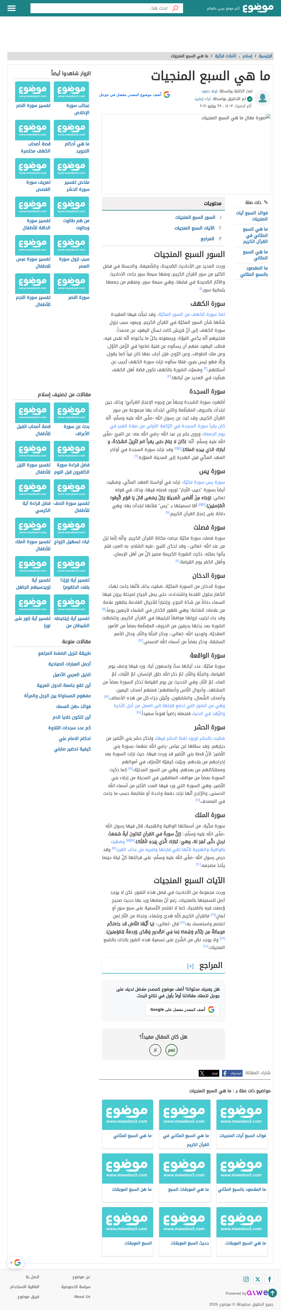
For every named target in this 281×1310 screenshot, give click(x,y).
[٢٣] (222, 938)
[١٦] (198, 800)
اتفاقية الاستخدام (24, 1287)
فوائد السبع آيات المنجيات (252, 216)
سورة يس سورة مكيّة (204, 482)
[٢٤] (205, 946)
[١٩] (114, 848)
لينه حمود (209, 91)
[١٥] (130, 768)
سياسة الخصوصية (75, 1287)
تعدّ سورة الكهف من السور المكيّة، (191, 314)
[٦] (136, 456)
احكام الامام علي (75, 739)
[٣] (169, 376)
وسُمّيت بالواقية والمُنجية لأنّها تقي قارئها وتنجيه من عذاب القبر (168, 845)
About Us (82, 1296)
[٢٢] (182, 923)
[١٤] (139, 712)
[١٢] (141, 640)
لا (155, 1050)
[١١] (103, 609)
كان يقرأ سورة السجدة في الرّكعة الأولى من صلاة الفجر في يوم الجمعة (167, 430)
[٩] (167, 512)
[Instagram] (246, 1279)
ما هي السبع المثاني (255, 255)
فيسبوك (236, 1073)
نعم (171, 1050)
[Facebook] (269, 1279)
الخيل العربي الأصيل (72, 675)
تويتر (215, 1073)
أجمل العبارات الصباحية (69, 664)
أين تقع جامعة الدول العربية (64, 686)
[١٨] (128, 840)
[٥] (176, 448)
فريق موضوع (28, 1296)
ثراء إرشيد (202, 99)
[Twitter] (257, 1279)
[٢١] (213, 915)
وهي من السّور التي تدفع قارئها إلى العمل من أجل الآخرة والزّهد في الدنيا (169, 709)
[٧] (203, 504)
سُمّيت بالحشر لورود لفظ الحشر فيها (190, 738)
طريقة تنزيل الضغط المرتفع (64, 653)
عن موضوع (81, 1277)
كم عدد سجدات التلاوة (69, 728)
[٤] (179, 448)
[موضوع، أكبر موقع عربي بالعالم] (258, 8)
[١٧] (132, 840)
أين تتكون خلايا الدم (72, 717)
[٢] (205, 368)
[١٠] (177, 561)
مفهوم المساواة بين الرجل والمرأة (57, 696)
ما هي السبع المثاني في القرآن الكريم (255, 235)
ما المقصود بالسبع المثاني (254, 271)
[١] (200, 289)
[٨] (200, 504)
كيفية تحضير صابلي (72, 749)
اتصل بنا (32, 1277)
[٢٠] (198, 864)
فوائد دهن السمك (73, 707)
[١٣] (106, 697)
